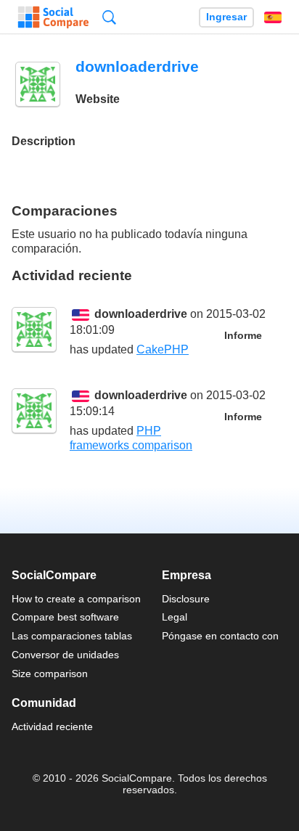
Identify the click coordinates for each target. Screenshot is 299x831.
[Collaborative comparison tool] (53, 17)
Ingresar (226, 17)
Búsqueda (109, 17)
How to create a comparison (76, 599)
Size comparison (50, 673)
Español (273, 17)
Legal (174, 617)
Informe (243, 335)
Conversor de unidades (65, 654)
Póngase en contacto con (220, 636)
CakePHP (162, 349)
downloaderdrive (140, 314)
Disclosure (186, 599)
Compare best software (65, 617)
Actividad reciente (52, 726)
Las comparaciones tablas (72, 636)
